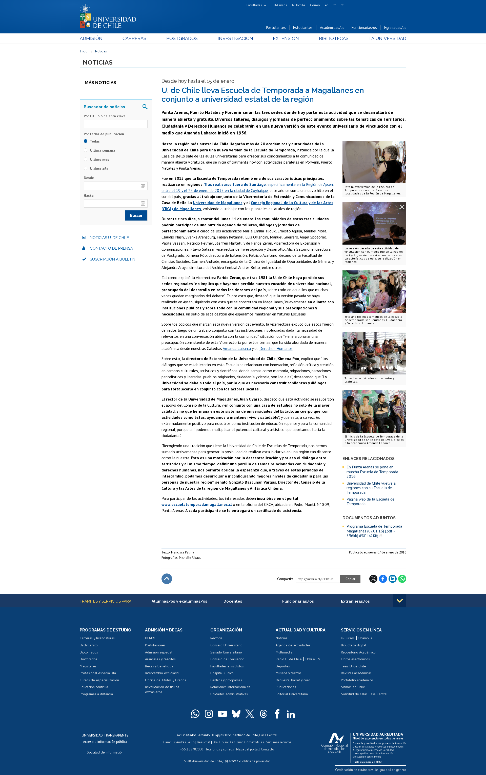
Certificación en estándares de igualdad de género (370, 770)
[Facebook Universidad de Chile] (277, 713)
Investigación (235, 38)
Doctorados (88, 659)
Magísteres (88, 666)
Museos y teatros (288, 673)
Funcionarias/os (364, 27)
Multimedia (284, 652)
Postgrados (182, 38)
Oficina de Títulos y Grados (165, 680)
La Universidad (387, 38)
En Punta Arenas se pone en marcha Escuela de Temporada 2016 (372, 472)
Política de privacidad (255, 761)
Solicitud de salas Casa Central (364, 694)
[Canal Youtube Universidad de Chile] (222, 713)
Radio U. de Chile (289, 659)
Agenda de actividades (293, 645)
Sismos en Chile (353, 687)
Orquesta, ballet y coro (293, 680)
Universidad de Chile (207, 761)
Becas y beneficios (159, 666)
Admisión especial (158, 652)
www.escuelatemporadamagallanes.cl (196, 504)
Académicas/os (332, 27)
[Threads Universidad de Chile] (263, 713)
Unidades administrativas (229, 694)
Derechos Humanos (276, 348)
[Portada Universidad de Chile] (110, 15)
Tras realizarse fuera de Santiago (235, 184)
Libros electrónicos (355, 659)
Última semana (102, 150)
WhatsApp (402, 579)
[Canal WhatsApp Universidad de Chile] (195, 713)
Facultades (254, 5)
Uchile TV (313, 659)
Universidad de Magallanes (217, 202)
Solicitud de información (105, 752)
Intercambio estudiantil (162, 673)
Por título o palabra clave (105, 116)
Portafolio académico (357, 680)
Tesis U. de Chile (353, 666)
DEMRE (150, 638)
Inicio (84, 51)
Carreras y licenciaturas (97, 638)
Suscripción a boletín (112, 259)
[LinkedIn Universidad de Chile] (291, 713)
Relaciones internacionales (230, 687)
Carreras (134, 38)
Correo (315, 5)
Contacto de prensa (111, 248)
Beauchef (203, 742)
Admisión (91, 38)
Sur (268, 742)
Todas (94, 141)
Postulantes (276, 27)
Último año (98, 168)
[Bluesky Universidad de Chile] (236, 713)
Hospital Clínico (222, 673)
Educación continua (94, 687)
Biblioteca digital (353, 645)
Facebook (383, 579)
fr (335, 5)
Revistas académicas (356, 673)
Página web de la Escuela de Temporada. (370, 501)
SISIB (187, 761)
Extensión (286, 38)
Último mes (99, 159)
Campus (169, 742)
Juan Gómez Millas (250, 742)
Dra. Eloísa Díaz (224, 742)
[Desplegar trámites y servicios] (399, 600)
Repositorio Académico (358, 652)
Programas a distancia (96, 694)
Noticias (101, 51)
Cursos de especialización (99, 680)
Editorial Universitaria (292, 694)
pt (342, 5)
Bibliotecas (334, 38)
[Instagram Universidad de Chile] (208, 713)
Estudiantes (303, 27)
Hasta (89, 195)
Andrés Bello (185, 742)
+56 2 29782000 (191, 749)
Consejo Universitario (226, 645)
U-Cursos (280, 5)
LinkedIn (393, 579)
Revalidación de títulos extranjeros (162, 689)
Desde (89, 177)
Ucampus (365, 638)
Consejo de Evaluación (227, 659)
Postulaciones (155, 645)
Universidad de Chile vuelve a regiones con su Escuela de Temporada (371, 488)
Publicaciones (286, 687)
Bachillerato (89, 645)
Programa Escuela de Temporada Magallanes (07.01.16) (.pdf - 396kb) (374, 531)
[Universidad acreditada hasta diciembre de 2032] (363, 746)
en (327, 5)
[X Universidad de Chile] (250, 713)
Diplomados (89, 652)
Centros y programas (226, 680)
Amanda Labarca (237, 348)
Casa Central (268, 735)
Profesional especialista (98, 673)
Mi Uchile (298, 5)
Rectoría (216, 638)
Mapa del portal (247, 749)
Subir (166, 578)
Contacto (267, 749)
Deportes (283, 666)
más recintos (282, 742)
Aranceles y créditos (160, 659)
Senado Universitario (226, 652)
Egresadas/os (395, 27)
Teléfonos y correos (219, 749)
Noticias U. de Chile (109, 237)
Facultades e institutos (227, 666)
